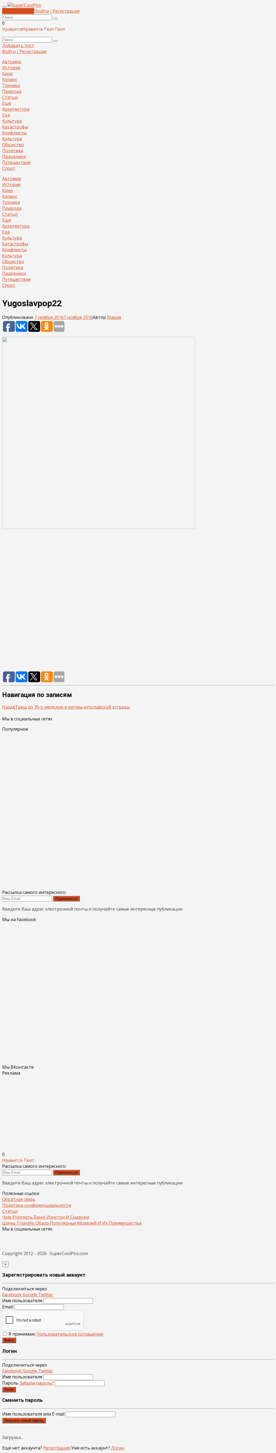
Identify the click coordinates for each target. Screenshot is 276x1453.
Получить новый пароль (24, 1421)
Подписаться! (66, 899)
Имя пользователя (22, 1301)
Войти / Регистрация (57, 11)
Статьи (10, 97)
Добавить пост (18, 11)
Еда (6, 115)
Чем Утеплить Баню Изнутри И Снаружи (45, 1217)
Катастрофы (15, 127)
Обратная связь (18, 1199)
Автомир (11, 62)
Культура (12, 121)
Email (7, 1307)
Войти (9, 1340)
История (11, 68)
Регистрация (56, 1448)
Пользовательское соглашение (69, 1334)
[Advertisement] (138, 603)
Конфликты (14, 133)
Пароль (28, 1383)
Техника (11, 85)
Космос (9, 79)
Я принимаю (55, 1334)
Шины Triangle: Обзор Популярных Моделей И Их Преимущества (71, 1223)
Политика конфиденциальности (36, 1205)
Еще (6, 103)
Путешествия (16, 162)
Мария (114, 317)
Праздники (14, 156)
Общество (13, 145)
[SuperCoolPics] (24, 5)
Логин (9, 1390)
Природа (11, 91)
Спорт (8, 168)
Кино (7, 73)
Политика (12, 151)
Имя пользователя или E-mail (33, 1414)
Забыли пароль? (36, 1383)
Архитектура (15, 109)
